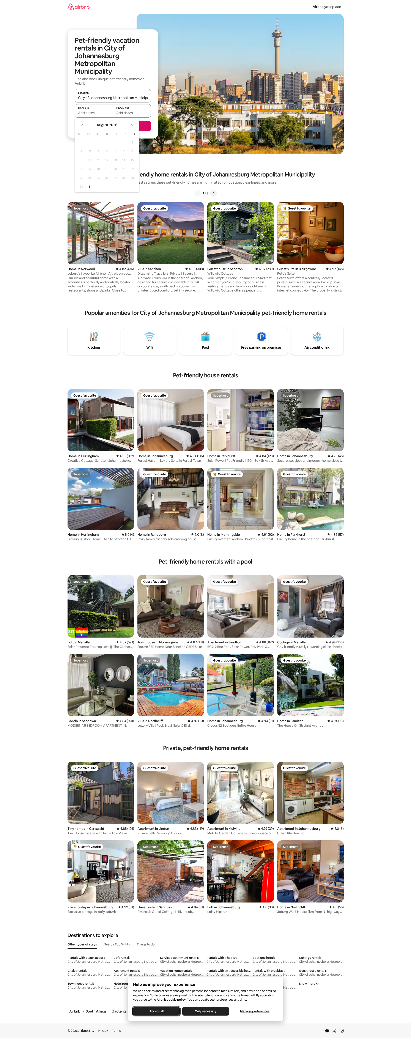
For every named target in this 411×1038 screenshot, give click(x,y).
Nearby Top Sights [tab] (117, 944)
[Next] (213, 193)
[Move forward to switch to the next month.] (132, 125)
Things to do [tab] (146, 944)
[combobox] (113, 97)
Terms (116, 1031)
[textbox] (93, 112)
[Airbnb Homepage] (79, 7)
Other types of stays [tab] (82, 944)
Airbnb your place (327, 7)
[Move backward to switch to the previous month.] (82, 125)
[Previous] (197, 193)
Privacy (103, 1031)
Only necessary (205, 1011)
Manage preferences (254, 1011)
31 (89, 187)
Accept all (156, 1011)
